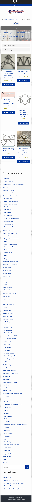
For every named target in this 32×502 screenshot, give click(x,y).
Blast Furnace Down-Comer (11, 201)
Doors (5, 241)
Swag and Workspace (8, 454)
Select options (9, 84)
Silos (5, 439)
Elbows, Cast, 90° (8, 333)
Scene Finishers (7, 385)
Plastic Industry (7, 365)
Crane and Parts (7, 267)
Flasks (5, 284)
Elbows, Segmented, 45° (10, 338)
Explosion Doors (8, 215)
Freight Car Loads (7, 287)
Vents (5, 255)
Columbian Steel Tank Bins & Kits (13, 404)
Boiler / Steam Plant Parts (10, 233)
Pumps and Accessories (9, 370)
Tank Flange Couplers (9, 359)
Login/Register (16, 5)
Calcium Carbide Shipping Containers (14, 489)
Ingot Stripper (8, 477)
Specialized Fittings (9, 353)
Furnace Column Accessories (12, 218)
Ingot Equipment (7, 302)
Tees (5, 361)
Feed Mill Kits (7, 422)
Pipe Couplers (7, 347)
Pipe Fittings (6, 325)
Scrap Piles (6, 388)
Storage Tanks (8, 252)
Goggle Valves (6, 299)
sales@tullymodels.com (10, 19)
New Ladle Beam (8, 486)
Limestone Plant (7, 310)
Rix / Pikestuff (6, 376)
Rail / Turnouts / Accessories (10, 373)
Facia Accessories (9, 181)
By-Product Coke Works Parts (10, 261)
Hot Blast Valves (8, 221)
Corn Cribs (6, 410)
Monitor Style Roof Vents (11, 480)
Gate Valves (7, 344)
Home (4, 36)
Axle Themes (21, 499)
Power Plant (6, 368)
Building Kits (6, 259)
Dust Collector (7, 212)
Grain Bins (6, 427)
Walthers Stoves (8, 224)
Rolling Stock (6, 379)
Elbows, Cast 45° (8, 330)
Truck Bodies (7, 447)
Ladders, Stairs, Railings (10, 244)
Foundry (5, 282)
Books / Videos (7, 236)
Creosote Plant (7, 270)
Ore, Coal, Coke (8, 290)
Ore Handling (6, 322)
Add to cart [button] (25, 123)
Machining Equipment (8, 313)
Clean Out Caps (8, 327)
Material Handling (7, 316)
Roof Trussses (8, 250)
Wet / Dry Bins (7, 450)
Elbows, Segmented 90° (10, 336)
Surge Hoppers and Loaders (11, 444)
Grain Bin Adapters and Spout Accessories (15, 424)
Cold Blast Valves (8, 209)
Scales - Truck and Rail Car (10, 382)
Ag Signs (6, 396)
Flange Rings (7, 341)
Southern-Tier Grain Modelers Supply (13, 393)
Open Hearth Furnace (8, 319)
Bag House (5, 187)
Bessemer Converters (8, 193)
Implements (7, 436)
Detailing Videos (7, 273)
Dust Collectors (8, 416)
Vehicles (5, 462)
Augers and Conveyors (10, 399)
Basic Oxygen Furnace (9, 190)
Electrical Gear (6, 276)
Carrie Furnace (8, 207)
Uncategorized (7, 456)
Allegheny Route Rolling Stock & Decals (13, 184)
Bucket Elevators (8, 402)
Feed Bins (6, 419)
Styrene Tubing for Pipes (10, 356)
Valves (4, 459)
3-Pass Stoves (8, 198)
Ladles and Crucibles (8, 304)
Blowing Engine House (9, 230)
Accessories (6, 178)
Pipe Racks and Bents (10, 247)
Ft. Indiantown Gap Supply (9, 293)
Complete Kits (7, 407)
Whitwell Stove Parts (9, 227)
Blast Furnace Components (10, 196)
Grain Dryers (7, 430)
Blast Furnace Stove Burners (11, 204)
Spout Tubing (7, 442)
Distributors (7, 413)
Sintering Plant (7, 390)
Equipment (6, 279)
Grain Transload (8, 433)
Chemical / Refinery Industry (10, 264)
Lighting (5, 307)
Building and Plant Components (16, 36)
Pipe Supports (8, 350)
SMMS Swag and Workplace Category (14, 483)
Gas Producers (6, 296)
